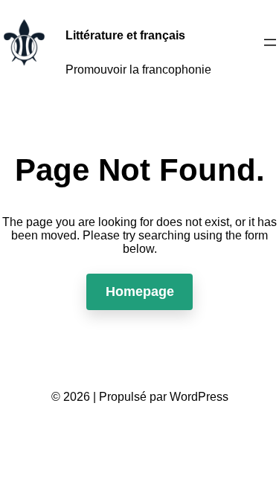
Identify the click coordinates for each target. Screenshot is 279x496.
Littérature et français (125, 35)
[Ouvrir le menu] (270, 42)
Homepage (140, 291)
